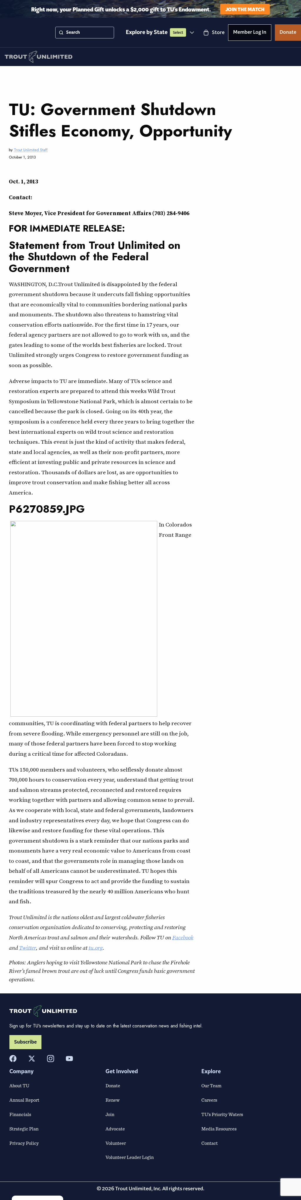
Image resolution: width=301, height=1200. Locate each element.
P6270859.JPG (47, 509)
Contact (209, 1143)
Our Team (211, 1085)
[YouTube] (69, 1058)
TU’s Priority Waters (222, 1114)
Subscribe (25, 1042)
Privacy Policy (24, 1143)
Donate (288, 33)
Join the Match (245, 9)
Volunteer (116, 1143)
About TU (19, 1085)
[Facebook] (12, 1058)
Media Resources (219, 1128)
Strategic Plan (24, 1128)
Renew (113, 1099)
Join (110, 1114)
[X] (31, 1058)
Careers (209, 1099)
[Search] (61, 32)
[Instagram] (50, 1058)
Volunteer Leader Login (130, 1157)
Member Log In (249, 33)
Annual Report (24, 1099)
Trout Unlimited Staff (31, 150)
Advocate (115, 1128)
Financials (20, 1114)
